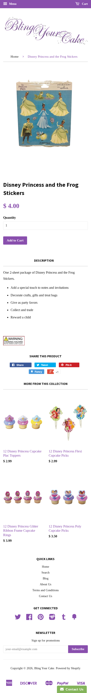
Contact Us (45, 596)
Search (45, 572)
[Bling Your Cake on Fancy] (74, 618)
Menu (12, 3)
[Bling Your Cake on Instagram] (52, 618)
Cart (84, 3)
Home (15, 56)
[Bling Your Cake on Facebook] (29, 618)
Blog (45, 578)
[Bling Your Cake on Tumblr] (64, 618)
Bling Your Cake (44, 668)
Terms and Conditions (45, 590)
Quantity (9, 217)
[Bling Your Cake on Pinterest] (40, 618)
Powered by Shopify (68, 668)
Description (44, 260)
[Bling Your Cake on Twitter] (18, 618)
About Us (45, 584)
